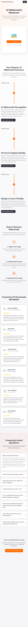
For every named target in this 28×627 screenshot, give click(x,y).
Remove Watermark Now (7, 120)
